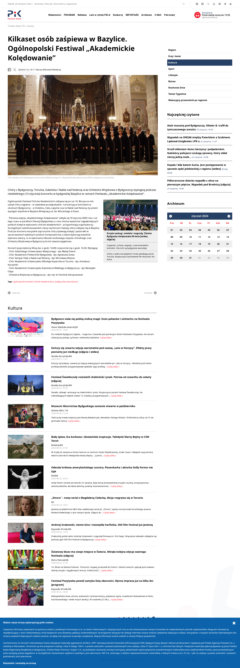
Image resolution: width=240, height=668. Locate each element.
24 (190, 251)
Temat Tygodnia (177, 93)
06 (218, 230)
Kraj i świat (174, 56)
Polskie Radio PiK (16, 26)
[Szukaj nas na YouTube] (214, 4)
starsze (16, 292)
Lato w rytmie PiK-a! (99, 15)
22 (172, 251)
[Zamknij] (234, 623)
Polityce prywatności (146, 636)
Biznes (172, 81)
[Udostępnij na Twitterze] (15, 69)
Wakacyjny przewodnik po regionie (187, 100)
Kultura (30, 26)
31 (190, 258)
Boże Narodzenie (70, 281)
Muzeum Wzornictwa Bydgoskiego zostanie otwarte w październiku (93, 406)
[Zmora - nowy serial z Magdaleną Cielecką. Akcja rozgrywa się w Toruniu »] (25, 506)
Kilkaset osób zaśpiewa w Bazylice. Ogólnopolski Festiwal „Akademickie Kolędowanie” (71, 48)
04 (199, 230)
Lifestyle (173, 75)
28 (227, 251)
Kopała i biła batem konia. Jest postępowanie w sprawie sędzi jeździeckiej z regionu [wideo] (197, 168)
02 (181, 230)
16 (181, 244)
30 (181, 258)
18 (199, 244)
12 (209, 237)
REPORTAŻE (132, 15)
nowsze (148, 292)
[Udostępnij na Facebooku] (10, 69)
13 (218, 237)
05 (209, 230)
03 (190, 230)
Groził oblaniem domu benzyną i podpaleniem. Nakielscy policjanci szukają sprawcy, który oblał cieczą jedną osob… (197, 153)
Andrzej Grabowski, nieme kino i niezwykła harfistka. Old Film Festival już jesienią (102, 524)
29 (172, 258)
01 (172, 230)
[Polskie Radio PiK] (14, 14)
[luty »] (229, 216)
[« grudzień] (170, 216)
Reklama (82, 15)
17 (190, 244)
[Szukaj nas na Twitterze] (208, 4)
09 (181, 237)
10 (190, 237)
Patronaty (169, 15)
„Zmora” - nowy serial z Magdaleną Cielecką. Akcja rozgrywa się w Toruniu (97, 497)
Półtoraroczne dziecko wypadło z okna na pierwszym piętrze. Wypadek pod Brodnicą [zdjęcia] (199, 184)
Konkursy (118, 15)
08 (172, 237)
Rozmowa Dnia (176, 87)
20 (218, 244)
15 (172, 244)
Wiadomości (54, 15)
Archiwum (146, 15)
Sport (171, 68)
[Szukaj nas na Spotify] (219, 4)
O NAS (158, 15)
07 (227, 230)
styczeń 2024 (199, 216)
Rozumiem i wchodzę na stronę (19, 663)
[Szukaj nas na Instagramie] (197, 4)
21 (227, 244)
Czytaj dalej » (105, 337)
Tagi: (10, 281)
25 (199, 251)
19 (209, 244)
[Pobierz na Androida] (225, 4)
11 (199, 237)
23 (181, 251)
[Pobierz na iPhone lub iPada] (231, 4)
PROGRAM (69, 15)
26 (209, 251)
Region (172, 49)
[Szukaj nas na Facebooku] (202, 4)
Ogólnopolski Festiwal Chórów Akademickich (33, 281)
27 (218, 251)
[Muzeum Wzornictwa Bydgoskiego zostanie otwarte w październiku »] (25, 416)
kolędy (58, 281)
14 (227, 237)
